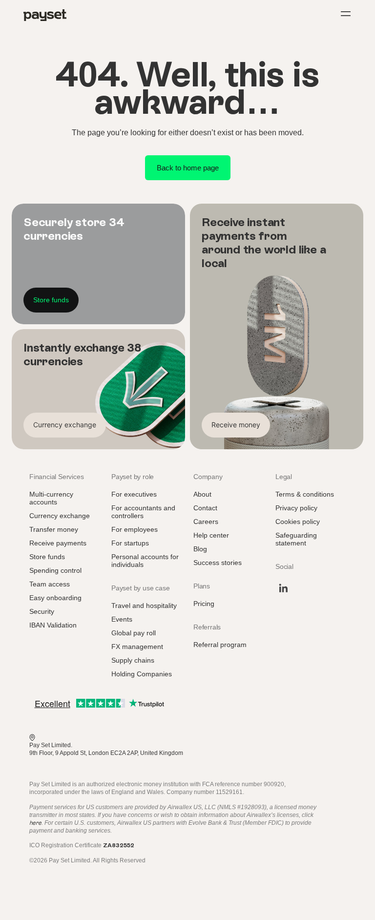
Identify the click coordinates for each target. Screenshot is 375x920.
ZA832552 (118, 845)
